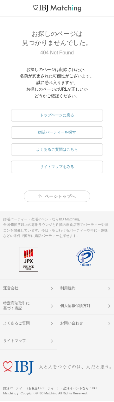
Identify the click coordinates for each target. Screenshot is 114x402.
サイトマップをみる (57, 166)
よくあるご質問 (16, 323)
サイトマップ (14, 340)
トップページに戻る (57, 115)
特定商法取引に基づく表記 (16, 305)
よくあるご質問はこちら (57, 149)
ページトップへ (60, 196)
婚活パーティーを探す (57, 132)
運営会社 (10, 288)
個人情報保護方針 (75, 305)
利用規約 (67, 288)
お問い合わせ (71, 323)
